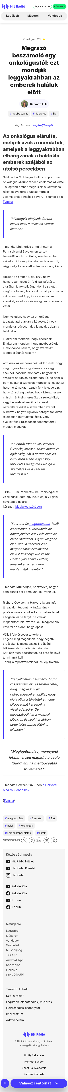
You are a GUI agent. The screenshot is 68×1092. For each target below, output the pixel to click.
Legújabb (12, 15)
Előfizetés (59, 6)
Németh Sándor (34, 1061)
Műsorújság (14, 950)
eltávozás (26, 825)
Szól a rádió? (15, 996)
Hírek (41, 832)
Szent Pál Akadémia (34, 1067)
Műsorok (33, 15)
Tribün (16, 900)
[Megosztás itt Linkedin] (39, 840)
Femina (9, 800)
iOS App (11, 955)
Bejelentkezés (42, 6)
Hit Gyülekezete (34, 1055)
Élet (54, 113)
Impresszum (14, 1014)
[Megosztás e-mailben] (47, 840)
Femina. (8, 201)
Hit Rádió (18, 875)
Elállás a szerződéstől (15, 972)
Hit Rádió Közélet (23, 868)
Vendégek (55, 15)
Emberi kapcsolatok (18, 832)
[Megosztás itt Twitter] (24, 840)
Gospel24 (12, 945)
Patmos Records (34, 1074)
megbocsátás (19, 113)
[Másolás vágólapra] (54, 840)
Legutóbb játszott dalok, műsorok (29, 1002)
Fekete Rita (19, 886)
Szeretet (39, 113)
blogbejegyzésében (28, 506)
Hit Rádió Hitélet (23, 861)
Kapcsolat (13, 965)
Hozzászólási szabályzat (23, 1008)
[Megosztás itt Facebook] (32, 840)
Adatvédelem (15, 1020)
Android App (15, 960)
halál (9, 825)
